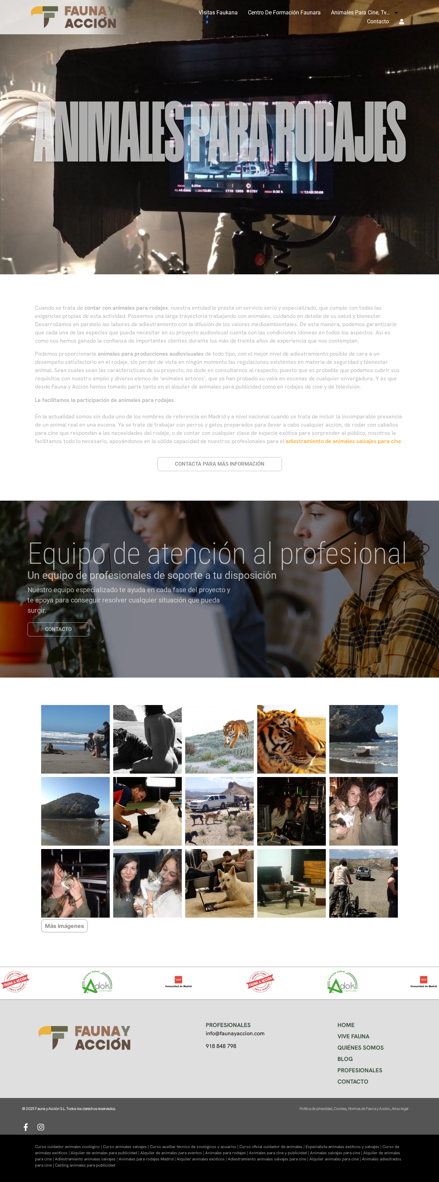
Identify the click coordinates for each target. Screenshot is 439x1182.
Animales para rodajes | (227, 1153)
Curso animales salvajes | (126, 1146)
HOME (346, 1025)
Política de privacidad (315, 1108)
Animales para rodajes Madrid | (148, 1159)
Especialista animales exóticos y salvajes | (344, 1146)
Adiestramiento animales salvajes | (87, 1159)
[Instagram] (41, 1127)
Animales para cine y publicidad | (279, 1153)
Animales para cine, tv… (360, 12)
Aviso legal (400, 1108)
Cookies (340, 1108)
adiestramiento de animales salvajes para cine (343, 441)
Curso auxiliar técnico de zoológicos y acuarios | (194, 1146)
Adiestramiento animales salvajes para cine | (268, 1159)
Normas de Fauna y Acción (369, 1108)
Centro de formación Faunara (284, 12)
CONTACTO (352, 1081)
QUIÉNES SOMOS (360, 1047)
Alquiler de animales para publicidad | (105, 1153)
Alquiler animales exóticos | (202, 1159)
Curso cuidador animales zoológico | (69, 1146)
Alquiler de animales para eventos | (172, 1153)
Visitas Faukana (218, 12)
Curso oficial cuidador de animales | (272, 1146)
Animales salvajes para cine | (336, 1153)
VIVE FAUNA (353, 1036)
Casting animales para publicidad (85, 1165)
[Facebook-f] (25, 1127)
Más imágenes (64, 925)
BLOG (345, 1059)
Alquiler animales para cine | (335, 1159)
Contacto (378, 21)
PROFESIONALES (359, 1070)
